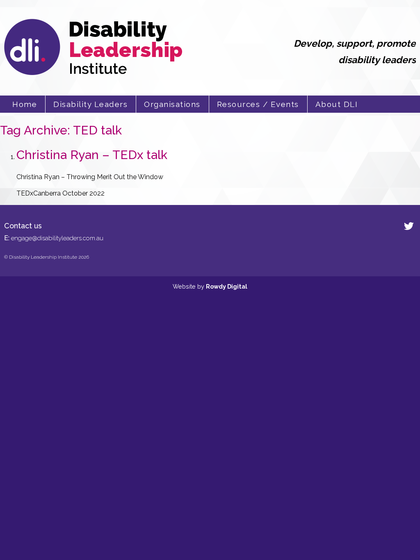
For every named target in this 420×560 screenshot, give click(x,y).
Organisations (172, 104)
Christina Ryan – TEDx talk (91, 155)
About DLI (336, 104)
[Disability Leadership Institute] (93, 73)
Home (24, 104)
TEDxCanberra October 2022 (60, 193)
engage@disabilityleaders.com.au (57, 238)
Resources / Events (258, 104)
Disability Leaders (90, 104)
